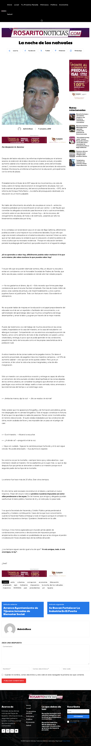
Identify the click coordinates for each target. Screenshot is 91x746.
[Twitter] (12, 731)
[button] (41, 20)
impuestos (34, 585)
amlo (13, 582)
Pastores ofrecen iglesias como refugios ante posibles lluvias (82, 153)
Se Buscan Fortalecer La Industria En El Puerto (64, 609)
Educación (54, 582)
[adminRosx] (20, 129)
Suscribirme (78, 716)
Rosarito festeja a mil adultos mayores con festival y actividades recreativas (82, 118)
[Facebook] (3, 731)
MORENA (17, 588)
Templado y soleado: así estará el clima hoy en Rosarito (81, 162)
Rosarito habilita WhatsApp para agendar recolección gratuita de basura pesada (82, 130)
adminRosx (28, 129)
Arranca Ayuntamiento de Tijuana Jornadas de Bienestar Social (20, 611)
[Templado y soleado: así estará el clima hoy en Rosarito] (72, 162)
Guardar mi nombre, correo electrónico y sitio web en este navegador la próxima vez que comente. (44, 675)
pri (44, 588)
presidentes (35, 588)
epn (15, 585)
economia (43, 582)
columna (21, 582)
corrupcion (31, 582)
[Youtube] (16, 731)
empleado (7, 585)
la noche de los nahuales (52, 585)
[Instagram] (8, 731)
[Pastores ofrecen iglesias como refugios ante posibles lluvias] (72, 153)
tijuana (50, 588)
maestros (7, 588)
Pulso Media (66, 741)
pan (25, 588)
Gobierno (24, 585)
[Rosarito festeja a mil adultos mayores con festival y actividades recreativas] (72, 116)
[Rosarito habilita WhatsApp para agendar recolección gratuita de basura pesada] (72, 128)
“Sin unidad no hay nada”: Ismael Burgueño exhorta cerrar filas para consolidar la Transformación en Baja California (82, 142)
